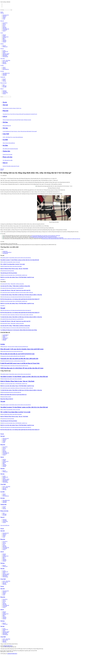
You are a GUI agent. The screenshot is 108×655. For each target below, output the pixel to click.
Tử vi (4, 84)
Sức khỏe (2, 71)
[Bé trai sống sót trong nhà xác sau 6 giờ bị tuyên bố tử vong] (11, 351)
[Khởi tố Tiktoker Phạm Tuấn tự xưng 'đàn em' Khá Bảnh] (11, 266)
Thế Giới (2, 13)
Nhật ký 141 (5, 335)
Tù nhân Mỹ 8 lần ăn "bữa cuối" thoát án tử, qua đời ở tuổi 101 (15, 290)
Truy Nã (4, 24)
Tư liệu (4, 17)
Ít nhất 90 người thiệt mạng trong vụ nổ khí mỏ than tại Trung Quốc (20, 363)
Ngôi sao (4, 34)
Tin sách (4, 93)
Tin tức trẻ (4, 90)
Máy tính (4, 62)
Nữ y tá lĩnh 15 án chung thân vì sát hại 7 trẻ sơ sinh (12, 264)
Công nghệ (5, 338)
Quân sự (4, 16)
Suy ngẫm (4, 86)
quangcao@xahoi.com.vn (12, 653)
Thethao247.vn (5, 337)
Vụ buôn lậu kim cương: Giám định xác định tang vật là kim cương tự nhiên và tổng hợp (21, 294)
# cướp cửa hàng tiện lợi (7, 252)
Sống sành (4, 85)
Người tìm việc (5, 51)
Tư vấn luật (5, 29)
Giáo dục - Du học (6, 53)
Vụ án (20, 108)
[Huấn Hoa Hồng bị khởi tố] (5, 396)
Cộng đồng (5, 91)
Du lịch (4, 79)
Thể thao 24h (5, 46)
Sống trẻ (1, 88)
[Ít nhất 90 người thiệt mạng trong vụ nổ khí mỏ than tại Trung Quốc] (12, 360)
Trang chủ (2, 525)
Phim (4, 38)
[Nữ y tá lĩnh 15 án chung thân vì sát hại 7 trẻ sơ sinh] (10, 409)
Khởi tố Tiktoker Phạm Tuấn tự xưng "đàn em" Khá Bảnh (14, 268)
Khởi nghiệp (5, 55)
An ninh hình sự (5, 334)
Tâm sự (4, 67)
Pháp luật (2, 20)
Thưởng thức (2, 77)
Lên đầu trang (6, 525)
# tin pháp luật (5, 253)
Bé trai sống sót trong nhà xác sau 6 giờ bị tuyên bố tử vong (17, 353)
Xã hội (4, 336)
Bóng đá (4, 45)
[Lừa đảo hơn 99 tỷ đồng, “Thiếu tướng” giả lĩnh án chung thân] (12, 283)
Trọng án (4, 26)
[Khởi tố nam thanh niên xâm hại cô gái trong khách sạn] (10, 392)
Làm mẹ (4, 68)
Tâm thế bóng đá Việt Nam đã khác (8, 272)
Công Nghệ (2, 58)
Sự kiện (2, 344)
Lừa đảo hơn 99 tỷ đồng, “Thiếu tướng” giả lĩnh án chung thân (15, 286)
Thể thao (2, 43)
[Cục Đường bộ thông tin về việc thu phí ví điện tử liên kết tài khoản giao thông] (14, 327)
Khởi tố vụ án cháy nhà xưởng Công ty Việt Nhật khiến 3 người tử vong (17, 277)
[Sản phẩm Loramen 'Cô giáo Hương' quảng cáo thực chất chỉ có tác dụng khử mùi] (15, 257)
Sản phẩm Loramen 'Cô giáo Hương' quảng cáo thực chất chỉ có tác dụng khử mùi (19, 259)
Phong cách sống (3, 82)
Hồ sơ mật (4, 27)
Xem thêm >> (2, 279)
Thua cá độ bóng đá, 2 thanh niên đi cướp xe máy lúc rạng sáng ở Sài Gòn (43, 236)
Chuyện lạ (4, 15)
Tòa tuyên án (5, 22)
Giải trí (1, 32)
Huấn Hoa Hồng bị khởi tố (6, 398)
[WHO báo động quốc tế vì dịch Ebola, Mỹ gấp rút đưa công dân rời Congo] (14, 365)
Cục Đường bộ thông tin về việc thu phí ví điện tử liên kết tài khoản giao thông (18, 330)
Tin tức (4, 52)
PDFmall (4, 339)
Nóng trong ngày (6, 14)
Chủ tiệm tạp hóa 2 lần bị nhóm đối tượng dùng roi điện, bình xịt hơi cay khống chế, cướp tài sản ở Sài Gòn (61, 238)
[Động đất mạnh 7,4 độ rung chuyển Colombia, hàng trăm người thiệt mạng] (14, 346)
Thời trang (4, 40)
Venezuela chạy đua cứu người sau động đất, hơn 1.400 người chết (19, 358)
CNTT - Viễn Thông (6, 60)
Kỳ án (4, 25)
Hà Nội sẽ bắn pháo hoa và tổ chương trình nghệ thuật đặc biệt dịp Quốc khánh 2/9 (19, 299)
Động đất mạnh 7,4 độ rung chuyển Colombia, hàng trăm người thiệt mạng (21, 349)
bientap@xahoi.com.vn (8, 645)
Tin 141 (4, 30)
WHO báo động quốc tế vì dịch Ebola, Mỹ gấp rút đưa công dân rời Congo (21, 368)
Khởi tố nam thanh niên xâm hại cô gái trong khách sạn (13, 394)
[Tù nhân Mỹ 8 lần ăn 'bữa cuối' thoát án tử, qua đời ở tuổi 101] (11, 288)
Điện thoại (4, 63)
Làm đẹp (4, 41)
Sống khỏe (5, 75)
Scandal (4, 35)
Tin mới (2, 308)
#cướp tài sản (5, 251)
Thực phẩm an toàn (6, 73)
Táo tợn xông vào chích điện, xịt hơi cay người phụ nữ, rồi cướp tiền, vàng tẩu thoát (48, 237)
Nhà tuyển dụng (5, 54)
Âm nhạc (4, 39)
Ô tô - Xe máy (5, 61)
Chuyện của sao (5, 36)
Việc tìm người (5, 56)
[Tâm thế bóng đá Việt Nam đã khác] (7, 270)
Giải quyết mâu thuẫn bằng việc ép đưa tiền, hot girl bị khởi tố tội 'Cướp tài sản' (46, 235)
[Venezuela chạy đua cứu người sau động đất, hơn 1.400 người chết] (12, 356)
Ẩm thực (4, 78)
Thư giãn (4, 80)
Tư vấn (4, 50)
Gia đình (2, 65)
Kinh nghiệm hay (6, 69)
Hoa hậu (4, 37)
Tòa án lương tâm (6, 28)
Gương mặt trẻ (5, 92)
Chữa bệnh (5, 74)
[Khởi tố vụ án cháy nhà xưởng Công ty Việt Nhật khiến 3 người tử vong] (13, 275)
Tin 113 (4, 23)
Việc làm (2, 48)
